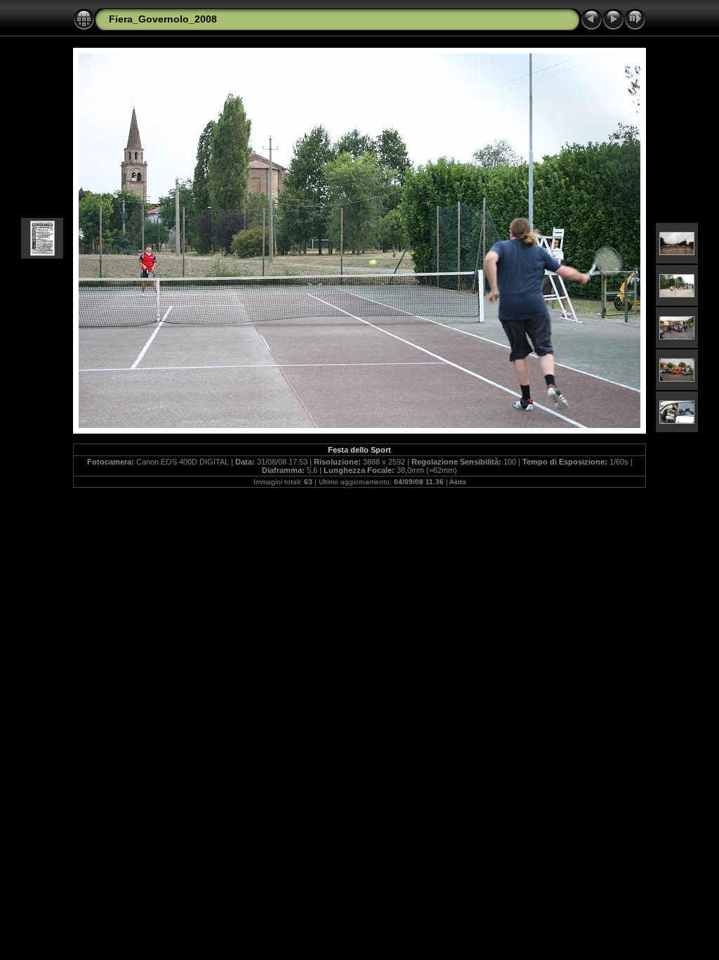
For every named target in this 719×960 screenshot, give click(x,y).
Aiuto (457, 482)
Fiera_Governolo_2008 (163, 19)
